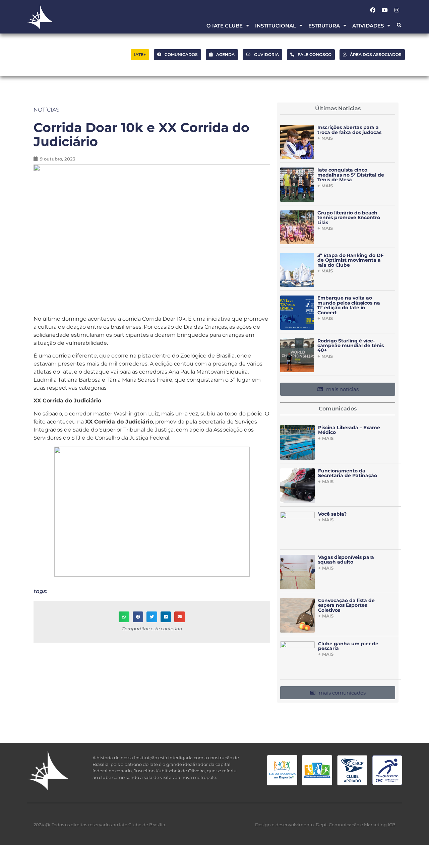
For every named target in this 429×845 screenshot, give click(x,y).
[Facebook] (372, 10)
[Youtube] (384, 10)
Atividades (368, 25)
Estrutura (324, 25)
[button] (399, 25)
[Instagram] (396, 10)
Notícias (46, 110)
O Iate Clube (224, 25)
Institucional (275, 25)
